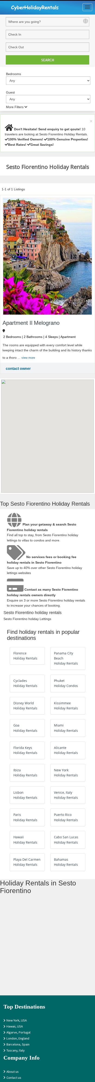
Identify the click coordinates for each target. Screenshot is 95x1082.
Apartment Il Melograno (31, 323)
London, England (17, 1038)
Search (47, 60)
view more (28, 357)
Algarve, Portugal (18, 1032)
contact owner (18, 369)
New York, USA (16, 1020)
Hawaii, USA (14, 1026)
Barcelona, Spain (18, 1044)
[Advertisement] (47, 947)
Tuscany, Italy (15, 1050)
